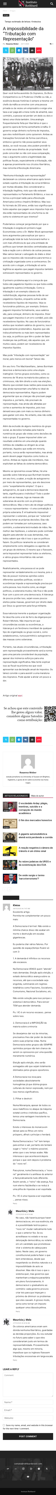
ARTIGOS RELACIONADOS (16, 796)
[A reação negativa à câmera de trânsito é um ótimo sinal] (10, 851)
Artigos (13, 10)
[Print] (32, 50)
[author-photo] (28, 768)
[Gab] (8, 1469)
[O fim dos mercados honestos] (10, 824)
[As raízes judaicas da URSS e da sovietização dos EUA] (10, 865)
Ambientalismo (9, 841)
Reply (15, 1203)
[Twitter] (6, 50)
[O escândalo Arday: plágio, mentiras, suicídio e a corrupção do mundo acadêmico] (10, 807)
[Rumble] (31, 1469)
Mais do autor (37, 796)
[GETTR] (16, 1469)
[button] (4, 4)
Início (5, 10)
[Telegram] (19, 50)
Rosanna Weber (12, 44)
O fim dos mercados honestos (35, 820)
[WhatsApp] (12, 50)
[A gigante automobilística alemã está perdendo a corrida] (10, 837)
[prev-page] (4, 889)
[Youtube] (28, 1477)
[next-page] (9, 889)
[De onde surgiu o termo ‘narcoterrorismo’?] (10, 879)
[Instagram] (23, 1469)
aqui (20, 695)
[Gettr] (39, 50)
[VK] (25, 50)
